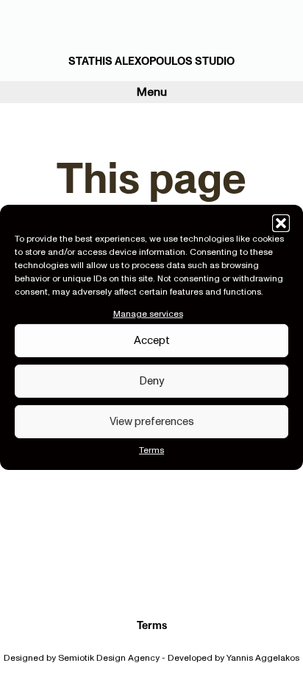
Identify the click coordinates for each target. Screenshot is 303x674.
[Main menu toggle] (294, 41)
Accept (152, 340)
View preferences (152, 421)
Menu (152, 92)
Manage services (148, 313)
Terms (151, 450)
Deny (151, 380)
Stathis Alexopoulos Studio (151, 61)
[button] (281, 222)
